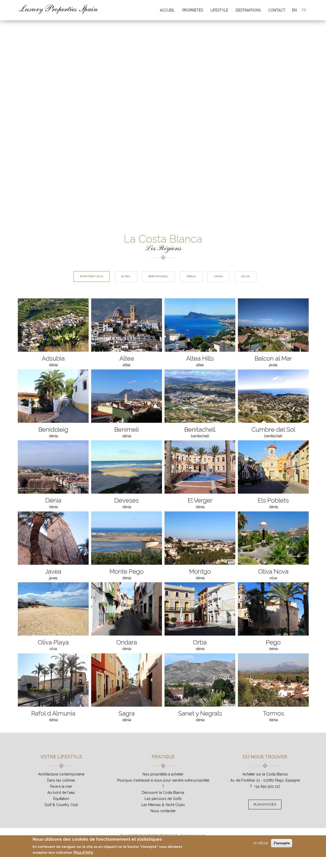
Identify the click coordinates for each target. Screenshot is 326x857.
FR (304, 10)
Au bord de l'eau (61, 792)
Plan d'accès (265, 804)
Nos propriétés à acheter (163, 774)
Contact (276, 10)
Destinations (248, 10)
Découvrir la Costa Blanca (163, 792)
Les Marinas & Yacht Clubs (163, 805)
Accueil (167, 10)
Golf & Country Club (61, 805)
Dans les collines (61, 780)
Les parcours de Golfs (163, 799)
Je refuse (260, 843)
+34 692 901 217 (267, 786)
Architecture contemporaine (61, 774)
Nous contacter (163, 811)
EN (294, 10)
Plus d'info (83, 852)
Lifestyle (219, 10)
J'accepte (281, 843)
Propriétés (192, 10)
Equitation (61, 799)
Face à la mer (61, 786)
